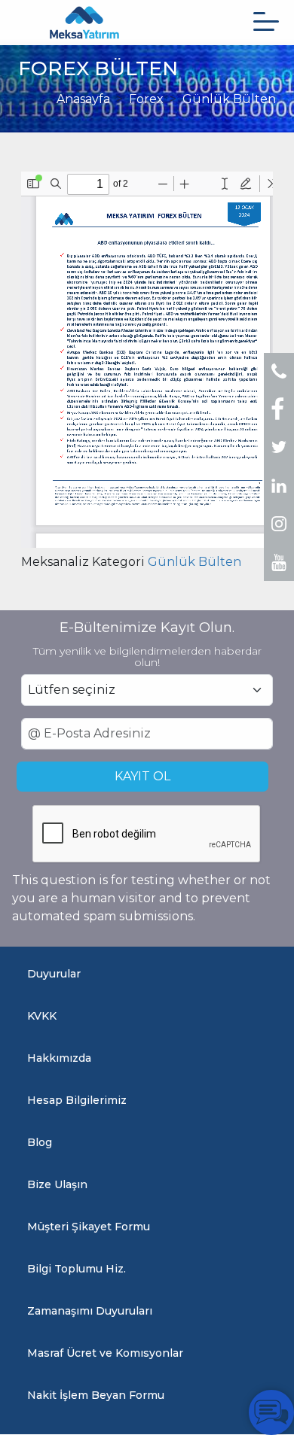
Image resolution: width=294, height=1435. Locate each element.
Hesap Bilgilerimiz (77, 1100)
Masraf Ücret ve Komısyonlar (105, 1353)
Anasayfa (83, 99)
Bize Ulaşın (57, 1184)
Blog (39, 1142)
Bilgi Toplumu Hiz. (76, 1268)
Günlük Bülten (229, 99)
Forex (146, 99)
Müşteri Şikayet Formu (88, 1226)
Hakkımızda (59, 1058)
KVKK (42, 1016)
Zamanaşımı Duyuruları (89, 1311)
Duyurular (54, 973)
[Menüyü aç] (266, 21)
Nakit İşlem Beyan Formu (95, 1395)
